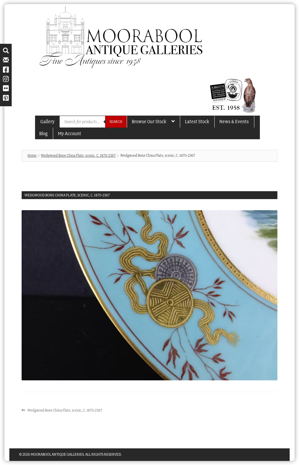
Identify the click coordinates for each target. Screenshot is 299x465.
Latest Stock (197, 121)
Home (31, 155)
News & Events (234, 121)
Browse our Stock (149, 121)
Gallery (47, 121)
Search (115, 121)
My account (69, 133)
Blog (43, 133)
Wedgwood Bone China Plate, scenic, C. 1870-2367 (78, 155)
